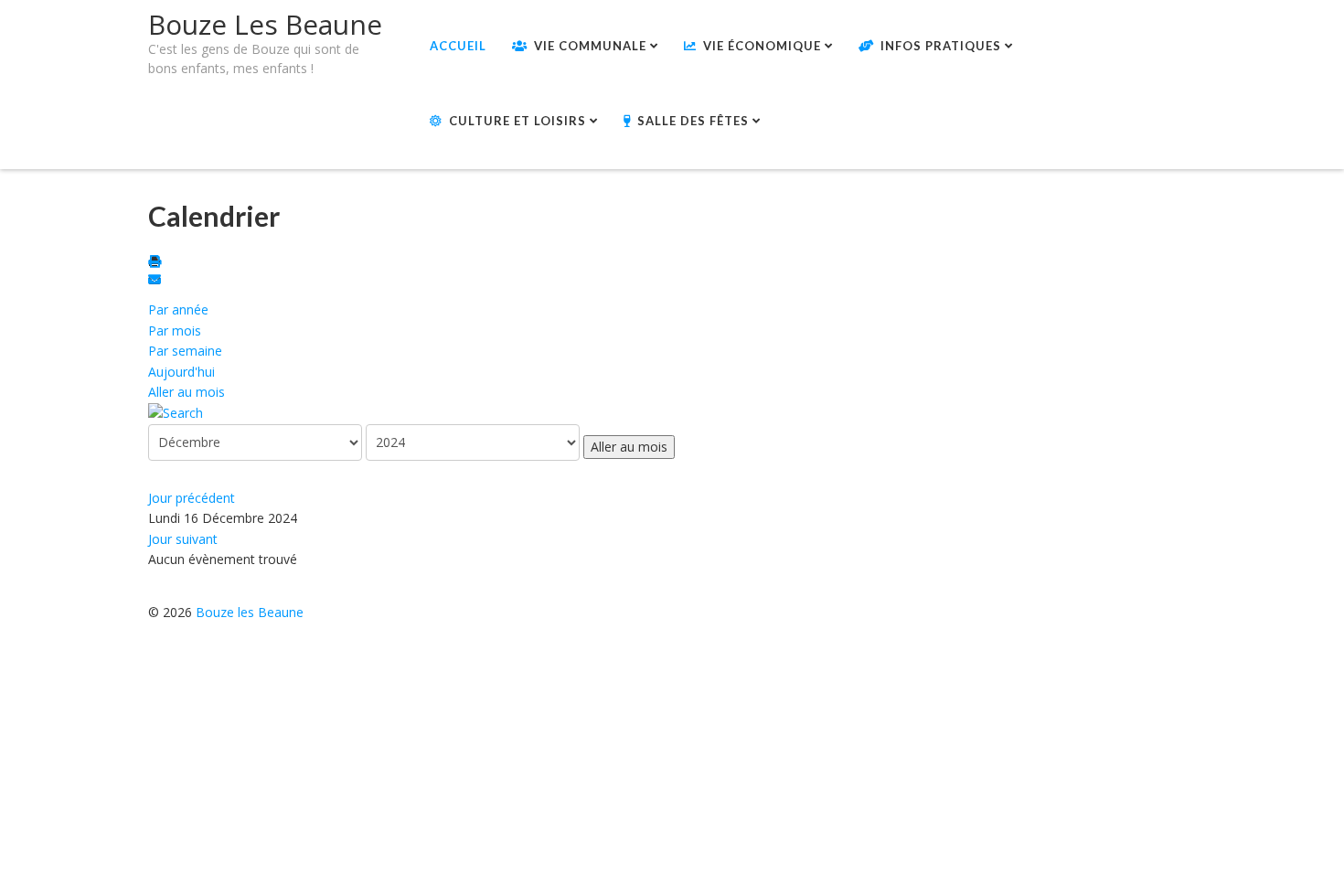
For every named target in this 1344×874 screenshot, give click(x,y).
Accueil (458, 45)
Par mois (174, 330)
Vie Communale (590, 45)
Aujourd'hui (181, 371)
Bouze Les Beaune (265, 24)
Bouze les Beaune (250, 612)
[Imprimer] (157, 263)
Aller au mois (186, 391)
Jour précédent (191, 497)
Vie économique (762, 45)
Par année (178, 309)
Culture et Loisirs (517, 120)
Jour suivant (183, 539)
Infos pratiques (940, 45)
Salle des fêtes (693, 120)
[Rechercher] (175, 412)
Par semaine (185, 350)
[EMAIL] (157, 281)
